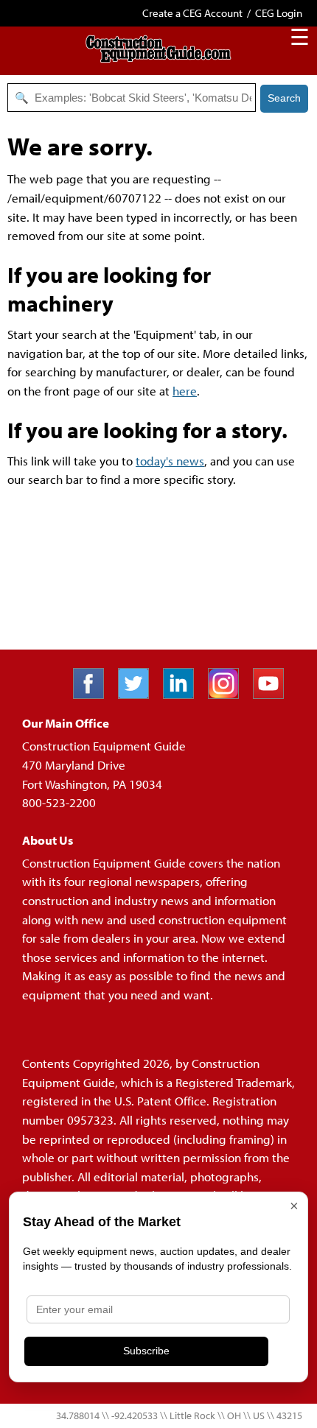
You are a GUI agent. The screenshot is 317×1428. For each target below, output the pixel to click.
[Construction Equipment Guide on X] (139, 694)
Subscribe (146, 1351)
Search (284, 98)
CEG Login (278, 13)
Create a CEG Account (192, 13)
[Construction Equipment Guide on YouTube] (274, 694)
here (185, 390)
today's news (170, 460)
